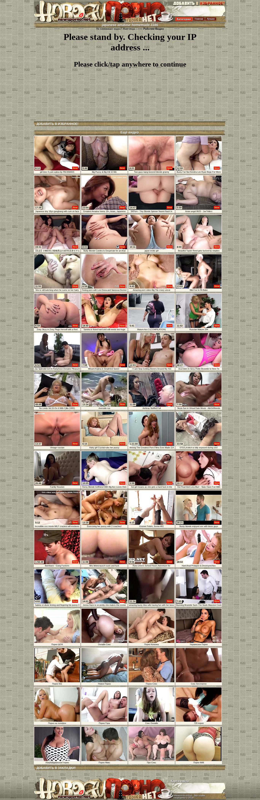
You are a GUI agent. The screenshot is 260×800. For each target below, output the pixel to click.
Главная (199, 19)
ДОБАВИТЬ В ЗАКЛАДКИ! (56, 768)
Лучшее (211, 19)
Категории (184, 19)
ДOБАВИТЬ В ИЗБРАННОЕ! (57, 124)
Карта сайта (180, 781)
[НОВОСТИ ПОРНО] (75, 21)
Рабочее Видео (153, 28)
